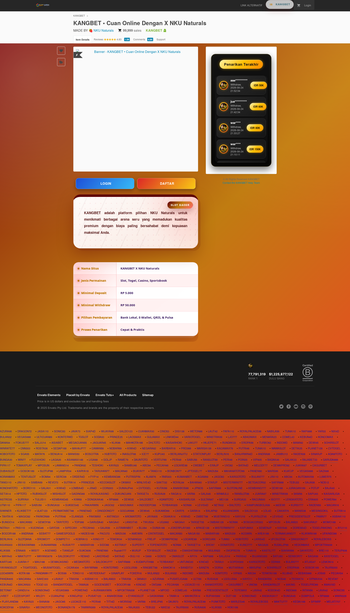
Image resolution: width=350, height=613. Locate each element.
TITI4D (110, 601)
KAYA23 (114, 465)
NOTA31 (5, 528)
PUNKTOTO (218, 601)
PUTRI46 (244, 448)
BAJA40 (330, 488)
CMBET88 (202, 516)
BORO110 (29, 488)
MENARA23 (269, 437)
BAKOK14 (169, 567)
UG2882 (164, 522)
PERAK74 (297, 579)
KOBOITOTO (7, 454)
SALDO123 (125, 431)
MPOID (164, 590)
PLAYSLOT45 (259, 516)
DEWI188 (277, 488)
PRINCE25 (116, 437)
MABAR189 (212, 533)
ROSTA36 (42, 448)
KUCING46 (37, 528)
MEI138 (223, 499)
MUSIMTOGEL (52, 567)
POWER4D (81, 590)
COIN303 (107, 488)
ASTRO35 (6, 499)
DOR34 (218, 567)
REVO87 (333, 579)
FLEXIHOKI (38, 460)
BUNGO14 (8, 522)
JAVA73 (75, 431)
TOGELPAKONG (322, 528)
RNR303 (166, 477)
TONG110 (78, 573)
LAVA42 (257, 590)
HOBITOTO (241, 539)
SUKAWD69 (162, 511)
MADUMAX (126, 505)
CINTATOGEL (156, 533)
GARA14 (195, 511)
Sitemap (148, 395)
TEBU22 (294, 482)
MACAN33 (24, 584)
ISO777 (275, 499)
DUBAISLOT (7, 471)
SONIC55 (339, 590)
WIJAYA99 (107, 431)
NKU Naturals (104, 30)
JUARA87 (301, 465)
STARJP (212, 482)
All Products (128, 395)
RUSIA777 (68, 545)
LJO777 (232, 437)
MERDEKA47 (97, 573)
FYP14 (94, 477)
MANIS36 (300, 511)
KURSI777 (297, 505)
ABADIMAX (250, 437)
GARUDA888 (330, 460)
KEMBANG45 (60, 499)
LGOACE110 (192, 584)
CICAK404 (72, 567)
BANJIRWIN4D (243, 454)
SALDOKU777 (66, 556)
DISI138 (179, 431)
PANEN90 (256, 471)
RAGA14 (176, 494)
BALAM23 (292, 522)
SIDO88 (104, 545)
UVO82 (228, 465)
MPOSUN (43, 465)
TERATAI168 (269, 573)
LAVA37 (58, 579)
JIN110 (274, 477)
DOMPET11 (63, 539)
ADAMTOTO (335, 454)
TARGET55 (197, 522)
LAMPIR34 (65, 471)
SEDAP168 (59, 448)
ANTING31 (113, 516)
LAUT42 (213, 431)
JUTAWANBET (124, 528)
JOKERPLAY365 (180, 528)
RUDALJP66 (281, 545)
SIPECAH (71, 528)
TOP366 (79, 522)
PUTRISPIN (133, 477)
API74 (193, 556)
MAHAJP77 (79, 448)
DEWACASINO (59, 562)
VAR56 (191, 494)
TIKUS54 (148, 522)
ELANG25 (77, 516)
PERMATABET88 (63, 511)
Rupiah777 (120, 550)
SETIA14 (5, 494)
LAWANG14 (62, 465)
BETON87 (6, 590)
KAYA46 (282, 528)
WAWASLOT (278, 448)
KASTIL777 (268, 550)
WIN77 (22, 460)
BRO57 (210, 545)
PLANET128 (315, 448)
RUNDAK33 (229, 442)
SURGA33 (240, 499)
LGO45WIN (6, 573)
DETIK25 (296, 448)
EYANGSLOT (136, 596)
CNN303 (25, 448)
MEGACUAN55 (78, 442)
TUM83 (225, 539)
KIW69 (78, 499)
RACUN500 (258, 499)
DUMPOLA (307, 596)
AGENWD (51, 550)
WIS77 (35, 550)
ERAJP (214, 465)
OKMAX (126, 482)
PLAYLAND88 (10, 601)
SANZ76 (204, 567)
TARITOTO (62, 522)
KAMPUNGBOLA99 (258, 505)
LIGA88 (93, 460)
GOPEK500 (236, 562)
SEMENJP (265, 528)
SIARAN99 (287, 550)
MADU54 (213, 471)
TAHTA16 (7, 516)
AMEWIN (136, 533)
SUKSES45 (72, 505)
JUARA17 (23, 562)
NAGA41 (114, 522)
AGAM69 (202, 477)
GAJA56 (310, 482)
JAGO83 (219, 477)
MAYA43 (7, 556)
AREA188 (263, 533)
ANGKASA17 (270, 596)
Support (161, 39)
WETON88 (196, 431)
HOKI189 (232, 607)
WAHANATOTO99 (234, 471)
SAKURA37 (310, 522)
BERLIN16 (223, 454)
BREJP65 (157, 601)
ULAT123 (42, 511)
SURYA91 (23, 499)
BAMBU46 (130, 465)
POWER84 (330, 499)
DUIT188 (231, 596)
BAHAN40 (196, 482)
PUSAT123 (94, 596)
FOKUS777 (22, 442)
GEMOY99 (44, 522)
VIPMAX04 (315, 579)
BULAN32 (6, 437)
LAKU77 (192, 442)
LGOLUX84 (230, 579)
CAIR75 (179, 511)
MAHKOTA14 (192, 596)
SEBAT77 (44, 533)
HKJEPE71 (210, 442)
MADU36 (120, 533)
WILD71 (40, 596)
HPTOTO (21, 494)
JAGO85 (60, 601)
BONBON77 (174, 471)
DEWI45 (313, 442)
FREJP (151, 539)
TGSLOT (83, 437)
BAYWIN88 (91, 567)
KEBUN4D (306, 437)
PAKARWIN (91, 505)
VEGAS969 (62, 590)
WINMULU (222, 494)
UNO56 (253, 584)
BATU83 (278, 556)
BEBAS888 (305, 573)
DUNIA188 (158, 528)
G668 (148, 556)
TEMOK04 (116, 539)
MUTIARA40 (236, 567)
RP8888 (113, 499)
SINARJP (316, 454)
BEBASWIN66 (26, 545)
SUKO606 (85, 550)
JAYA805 (152, 516)
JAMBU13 (282, 454)
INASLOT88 (129, 454)
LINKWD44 (171, 437)
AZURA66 (6, 431)
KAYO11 (247, 579)
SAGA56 (313, 556)
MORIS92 (126, 601)
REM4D (85, 556)
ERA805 (313, 499)
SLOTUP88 (46, 471)
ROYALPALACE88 (250, 431)
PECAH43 (88, 528)
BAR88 (197, 590)
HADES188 (87, 533)
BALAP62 (211, 511)
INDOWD (282, 442)
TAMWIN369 (88, 607)
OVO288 (156, 584)
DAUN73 (173, 601)
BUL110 (135, 556)
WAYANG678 (44, 556)
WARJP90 (255, 567)
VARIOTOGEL (192, 437)
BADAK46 (273, 460)
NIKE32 (165, 607)
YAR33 (322, 431)
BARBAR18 (168, 448)
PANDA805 (6, 579)
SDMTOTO (221, 573)
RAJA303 (134, 607)
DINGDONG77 (105, 511)
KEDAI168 (299, 601)
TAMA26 (83, 584)
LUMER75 (325, 477)
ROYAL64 (178, 482)
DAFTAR (167, 183)
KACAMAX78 (225, 448)
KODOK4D (274, 590)
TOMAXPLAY (24, 465)
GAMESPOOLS (65, 533)
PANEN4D (85, 511)
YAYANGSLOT (8, 567)
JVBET (4, 596)
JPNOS (198, 488)
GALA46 (206, 494)
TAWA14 (174, 596)
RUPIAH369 (213, 596)
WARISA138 (204, 448)
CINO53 (164, 431)
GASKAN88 (156, 596)
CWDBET (198, 465)
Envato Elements (49, 395)
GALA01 (46, 488)
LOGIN (105, 183)
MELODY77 (261, 465)
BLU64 (143, 528)
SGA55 (25, 454)
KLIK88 (116, 442)
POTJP (315, 488)
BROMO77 (43, 539)
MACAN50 (26, 522)
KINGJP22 (76, 596)
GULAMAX (153, 437)
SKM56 (297, 494)
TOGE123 (42, 584)
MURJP (136, 550)
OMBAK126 (217, 522)
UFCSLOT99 (278, 539)
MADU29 (230, 533)
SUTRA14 (70, 482)
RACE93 (171, 550)
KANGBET (79, 15)
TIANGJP (68, 550)
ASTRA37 (120, 545)
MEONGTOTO (44, 607)
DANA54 (5, 442)
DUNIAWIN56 (49, 545)
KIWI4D (131, 448)
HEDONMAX (301, 545)
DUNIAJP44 (126, 488)
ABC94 (146, 465)
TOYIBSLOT (154, 550)
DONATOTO (227, 545)
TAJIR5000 (330, 567)
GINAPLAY (117, 573)
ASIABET (57, 442)
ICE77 (145, 454)
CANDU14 (23, 590)
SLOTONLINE (235, 488)
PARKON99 (42, 516)
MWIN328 (340, 596)
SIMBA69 (36, 482)
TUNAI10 (290, 431)
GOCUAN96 (127, 511)
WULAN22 (214, 550)
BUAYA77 (139, 471)
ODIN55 (275, 562)
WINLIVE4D (144, 482)
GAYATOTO (306, 550)
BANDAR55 (265, 579)
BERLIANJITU (178, 454)
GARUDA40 (96, 522)
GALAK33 (291, 460)
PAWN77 (321, 516)
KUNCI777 (246, 545)
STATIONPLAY (202, 454)
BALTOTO (235, 505)
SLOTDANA (25, 539)
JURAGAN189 (296, 488)
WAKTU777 (24, 556)
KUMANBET (184, 477)
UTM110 (5, 505)
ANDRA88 (264, 454)
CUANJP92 (57, 596)
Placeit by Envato (78, 395)
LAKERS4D (102, 556)
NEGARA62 (149, 448)
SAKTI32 (161, 482)
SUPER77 (138, 545)
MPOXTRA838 (323, 545)
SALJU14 (40, 442)
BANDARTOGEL (63, 584)
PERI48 (176, 460)
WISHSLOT (59, 494)
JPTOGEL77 (194, 471)
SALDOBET (146, 499)
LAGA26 (56, 460)
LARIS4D (259, 539)
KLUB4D (287, 573)
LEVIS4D (202, 505)
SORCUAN (208, 539)
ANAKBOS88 (181, 488)
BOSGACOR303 (253, 522)
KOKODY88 (7, 607)
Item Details (83, 39)
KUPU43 (160, 454)
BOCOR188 (9, 533)
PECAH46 (162, 465)
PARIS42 (241, 556)
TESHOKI (97, 465)
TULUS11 (40, 499)
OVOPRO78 (233, 550)
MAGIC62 (24, 516)
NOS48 (281, 579)
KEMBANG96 (112, 477)
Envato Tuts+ (105, 395)
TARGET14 (193, 545)
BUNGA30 (6, 460)
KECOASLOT (107, 482)
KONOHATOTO (9, 488)
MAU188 (40, 562)
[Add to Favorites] (61, 51)
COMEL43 (288, 437)
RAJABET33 (309, 460)
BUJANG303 (259, 556)
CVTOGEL (334, 448)
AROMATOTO (133, 516)
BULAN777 (257, 477)
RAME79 (123, 460)
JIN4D (93, 488)
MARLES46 (238, 601)
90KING (290, 584)
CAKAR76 (283, 511)
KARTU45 (6, 562)
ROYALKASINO (99, 494)
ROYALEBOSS (322, 539)
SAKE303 (42, 579)
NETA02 (219, 505)
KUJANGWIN (231, 511)
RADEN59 (315, 505)
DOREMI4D (299, 528)
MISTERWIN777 (233, 482)
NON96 (187, 505)
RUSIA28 (159, 494)
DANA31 (142, 579)
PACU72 (105, 533)
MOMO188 (329, 522)
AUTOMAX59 (306, 477)
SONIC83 (59, 431)
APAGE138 (202, 528)
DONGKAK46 (95, 499)
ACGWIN (246, 533)
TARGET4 (143, 494)
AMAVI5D (329, 584)
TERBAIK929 (169, 505)
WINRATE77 (7, 448)
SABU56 (192, 460)
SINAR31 (24, 607)
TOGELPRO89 (309, 584)
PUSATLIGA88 (178, 579)
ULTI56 (197, 579)
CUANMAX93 (146, 431)
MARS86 (273, 471)
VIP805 (257, 460)
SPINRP (316, 601)
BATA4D (243, 465)
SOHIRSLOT (331, 442)
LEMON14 (327, 562)
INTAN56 (307, 590)
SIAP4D (90, 431)
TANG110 (156, 471)
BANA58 (44, 601)
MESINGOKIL (320, 511)
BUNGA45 (289, 596)
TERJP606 (340, 550)
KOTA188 (24, 573)
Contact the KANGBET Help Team (241, 182)
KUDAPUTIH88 (145, 562)
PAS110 (20, 528)
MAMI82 (298, 442)
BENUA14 (56, 454)
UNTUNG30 (186, 562)
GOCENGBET (102, 584)
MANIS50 (73, 454)
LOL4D (267, 511)
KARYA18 (83, 471)
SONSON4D (42, 590)
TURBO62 (265, 442)
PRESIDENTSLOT (300, 516)
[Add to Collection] (61, 62)
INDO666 (291, 590)
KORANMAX (7, 477)
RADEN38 (299, 454)
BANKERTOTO (214, 584)
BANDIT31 (187, 567)
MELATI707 (333, 601)
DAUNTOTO (141, 460)
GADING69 (78, 494)
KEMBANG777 (257, 488)
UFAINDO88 (329, 533)
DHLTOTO (154, 442)
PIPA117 (5, 465)
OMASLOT (178, 556)
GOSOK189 (27, 471)
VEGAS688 (24, 437)
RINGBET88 (150, 567)
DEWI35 (129, 499)
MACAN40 (121, 471)
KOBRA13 (82, 539)
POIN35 (242, 460)
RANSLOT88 (210, 460)
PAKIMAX (95, 516)
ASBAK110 (339, 516)
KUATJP (289, 471)
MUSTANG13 (221, 516)
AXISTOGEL (331, 556)
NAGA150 (194, 533)
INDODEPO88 (147, 505)
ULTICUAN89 (44, 437)
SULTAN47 (207, 499)
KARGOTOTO (238, 477)
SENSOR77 (295, 556)
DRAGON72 (24, 431)
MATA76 (40, 454)
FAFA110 (228, 431)
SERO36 (61, 477)
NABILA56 (273, 431)
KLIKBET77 (24, 511)
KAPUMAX (246, 528)
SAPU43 (313, 494)
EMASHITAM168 (192, 550)
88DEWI (280, 505)
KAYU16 (240, 516)
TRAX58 (74, 579)
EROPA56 (247, 442)
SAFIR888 (277, 482)
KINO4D (204, 562)
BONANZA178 (66, 607)
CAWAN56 (98, 448)
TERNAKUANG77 (285, 533)
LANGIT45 (131, 522)
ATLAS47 (310, 562)
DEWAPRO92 (281, 465)
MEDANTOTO (82, 562)
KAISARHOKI (174, 442)
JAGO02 (109, 505)
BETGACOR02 (257, 482)
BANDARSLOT (271, 584)
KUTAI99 (162, 488)
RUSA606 (200, 607)
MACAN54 (25, 579)
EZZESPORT (22, 596)
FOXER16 (136, 573)
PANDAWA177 (43, 573)
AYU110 (342, 528)
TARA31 (219, 562)
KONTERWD (65, 437)
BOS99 (62, 573)
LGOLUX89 (130, 567)
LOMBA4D (77, 488)
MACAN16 (333, 505)
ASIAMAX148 (75, 460)
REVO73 (53, 482)
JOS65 (321, 573)
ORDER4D (78, 477)
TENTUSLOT (28, 477)
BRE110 (324, 550)
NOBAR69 (115, 448)
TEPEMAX (240, 590)
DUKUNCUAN (123, 494)
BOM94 (46, 477)
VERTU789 (159, 460)
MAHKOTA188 (134, 442)
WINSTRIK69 (214, 437)
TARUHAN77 (101, 471)
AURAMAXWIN (102, 590)
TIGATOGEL (30, 567)
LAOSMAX (134, 437)
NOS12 (324, 482)
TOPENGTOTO (158, 545)
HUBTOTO (110, 454)
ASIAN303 (6, 545)
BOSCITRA (92, 454)
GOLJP (107, 460)
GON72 (161, 556)
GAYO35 (54, 528)
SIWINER (5, 511)
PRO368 (186, 448)
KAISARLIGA (332, 494)
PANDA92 (80, 465)
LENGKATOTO (294, 499)
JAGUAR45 (99, 442)
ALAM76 (151, 477)
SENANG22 (135, 539)
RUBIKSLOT (39, 494)
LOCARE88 (180, 465)
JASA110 (42, 431)
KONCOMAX (325, 437)
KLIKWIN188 (309, 533)
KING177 (98, 539)
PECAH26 (173, 584)
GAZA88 (324, 471)
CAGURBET (319, 465)
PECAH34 (337, 573)
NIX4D (335, 431)
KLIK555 (5, 550)
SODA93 (99, 437)
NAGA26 (263, 545)
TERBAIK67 (166, 562)
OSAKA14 (169, 516)
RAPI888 (306, 431)
